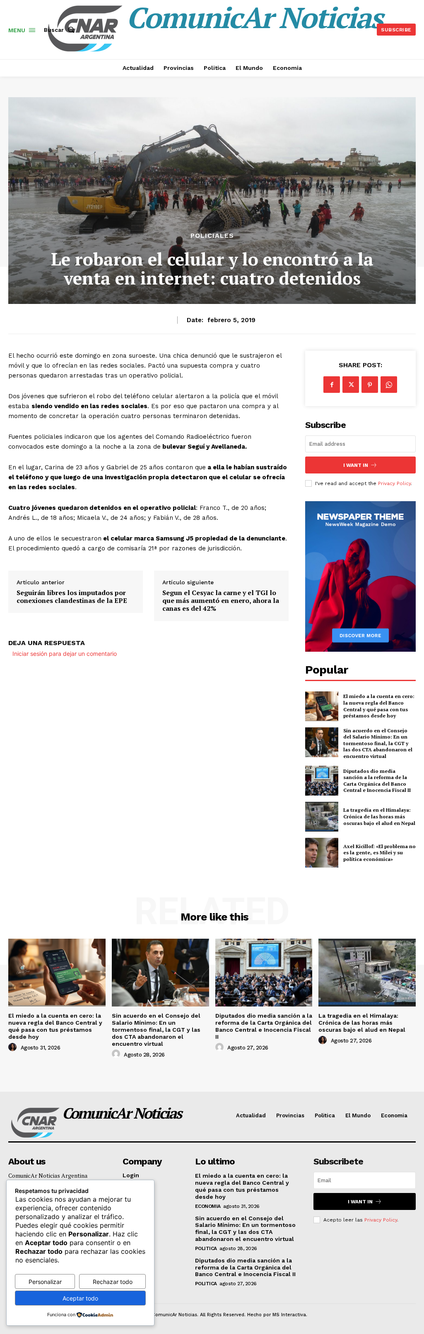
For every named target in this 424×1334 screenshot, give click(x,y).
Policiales (212, 235)
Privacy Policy (394, 483)
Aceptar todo (80, 1298)
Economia (208, 1206)
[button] (61, 29)
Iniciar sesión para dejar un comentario (64, 653)
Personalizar (45, 1281)
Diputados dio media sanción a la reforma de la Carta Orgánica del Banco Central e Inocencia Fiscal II (377, 781)
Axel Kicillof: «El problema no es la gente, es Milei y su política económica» (379, 852)
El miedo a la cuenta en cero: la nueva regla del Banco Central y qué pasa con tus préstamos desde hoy (378, 706)
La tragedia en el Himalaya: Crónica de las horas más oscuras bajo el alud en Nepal (379, 816)
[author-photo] (13, 1047)
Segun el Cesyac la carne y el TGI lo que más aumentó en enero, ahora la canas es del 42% (220, 601)
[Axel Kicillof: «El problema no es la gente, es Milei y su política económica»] (321, 853)
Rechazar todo (112, 1281)
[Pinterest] (369, 384)
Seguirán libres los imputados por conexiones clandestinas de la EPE (72, 597)
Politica (206, 1248)
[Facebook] (331, 384)
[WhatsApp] (389, 384)
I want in (355, 465)
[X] (350, 384)
